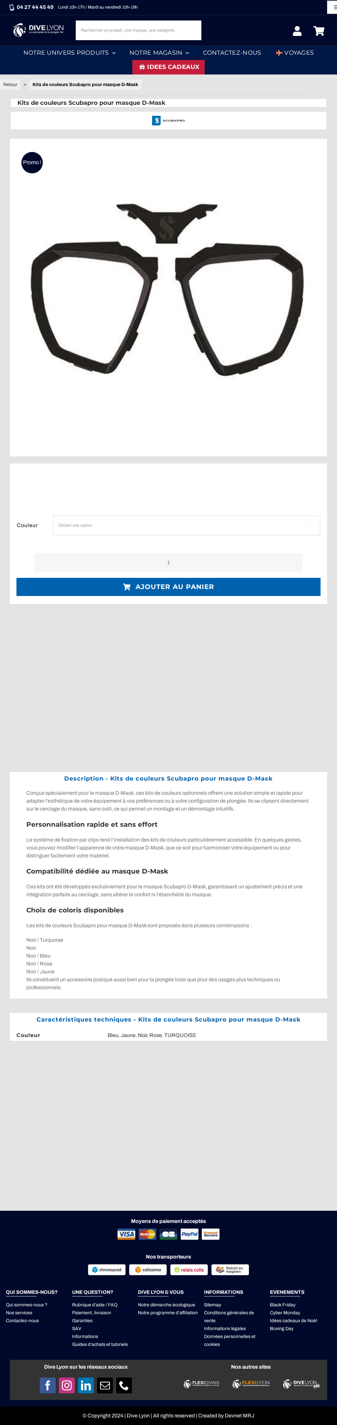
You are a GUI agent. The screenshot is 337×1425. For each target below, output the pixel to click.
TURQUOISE (180, 1035)
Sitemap (212, 1304)
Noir (142, 1035)
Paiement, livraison (91, 1312)
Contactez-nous (22, 1320)
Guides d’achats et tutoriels (100, 1344)
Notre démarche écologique (166, 1304)
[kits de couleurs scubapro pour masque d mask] (168, 297)
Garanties (82, 1320)
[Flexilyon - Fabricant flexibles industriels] (251, 1383)
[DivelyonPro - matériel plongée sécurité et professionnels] (300, 1381)
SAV (76, 1328)
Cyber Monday (285, 1312)
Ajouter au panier (175, 587)
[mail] (105, 1385)
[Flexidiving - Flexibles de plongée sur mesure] (201, 1382)
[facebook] (48, 1385)
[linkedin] (86, 1385)
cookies (212, 1344)
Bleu (113, 1035)
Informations (85, 1336)
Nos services (19, 1312)
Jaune (128, 1035)
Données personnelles (227, 1336)
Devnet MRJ (239, 1415)
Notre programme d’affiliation (168, 1312)
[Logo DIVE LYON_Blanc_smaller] (39, 23)
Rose (155, 1035)
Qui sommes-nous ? (26, 1304)
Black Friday (283, 1304)
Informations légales (225, 1328)
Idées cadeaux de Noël (293, 1320)
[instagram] (67, 1385)
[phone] (124, 1385)
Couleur (27, 525)
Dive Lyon (138, 1415)
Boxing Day (282, 1328)
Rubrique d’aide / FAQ (94, 1304)
